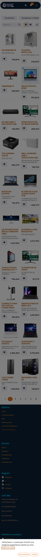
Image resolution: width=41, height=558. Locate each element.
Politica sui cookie (8, 548)
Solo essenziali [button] (24, 554)
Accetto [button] (35, 554)
